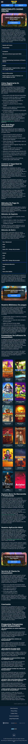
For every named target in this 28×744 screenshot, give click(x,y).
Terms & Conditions (14, 716)
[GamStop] (14, 729)
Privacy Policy (14, 710)
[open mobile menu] (2, 2)
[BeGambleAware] (14, 723)
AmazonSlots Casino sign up (7, 121)
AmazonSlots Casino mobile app (14, 539)
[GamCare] (6, 723)
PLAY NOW (14, 295)
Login (7, 5)
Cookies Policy (14, 713)
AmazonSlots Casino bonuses (8, 514)
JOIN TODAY (14, 562)
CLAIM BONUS (14, 22)
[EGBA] (22, 723)
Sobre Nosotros (14, 708)
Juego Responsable (14, 718)
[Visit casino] (14, 20)
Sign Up (20, 5)
